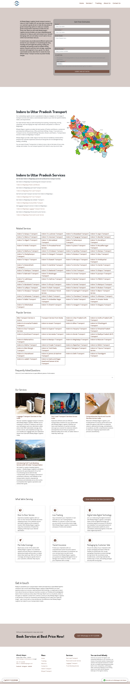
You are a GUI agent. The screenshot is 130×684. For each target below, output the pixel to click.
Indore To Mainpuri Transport (101, 284)
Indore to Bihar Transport (75, 323)
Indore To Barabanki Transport (28, 284)
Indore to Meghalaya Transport (77, 340)
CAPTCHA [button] (59, 55)
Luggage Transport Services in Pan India (29, 417)
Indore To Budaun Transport (76, 254)
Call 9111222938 (11, 680)
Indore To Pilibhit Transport (100, 279)
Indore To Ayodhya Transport (76, 251)
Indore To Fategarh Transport (52, 254)
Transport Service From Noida (52, 318)
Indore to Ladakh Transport (27, 359)
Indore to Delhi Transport (75, 354)
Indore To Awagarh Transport (76, 305)
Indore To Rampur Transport (100, 251)
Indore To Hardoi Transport (100, 265)
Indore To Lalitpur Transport (27, 288)
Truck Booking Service (72, 666)
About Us (107, 3)
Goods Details (59, 36)
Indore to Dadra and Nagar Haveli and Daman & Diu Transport (51, 361)
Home (81, 3)
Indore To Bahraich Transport (28, 274)
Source (57, 24)
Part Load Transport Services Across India (64, 417)
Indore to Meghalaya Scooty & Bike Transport (30, 203)
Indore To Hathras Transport (52, 279)
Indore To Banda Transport (76, 279)
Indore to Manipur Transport (52, 340)
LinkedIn (30, 666)
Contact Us (116, 3)
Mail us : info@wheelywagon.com (24, 663)
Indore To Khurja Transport (51, 284)
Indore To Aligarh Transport (27, 240)
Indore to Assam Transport (51, 323)
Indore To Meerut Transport (27, 237)
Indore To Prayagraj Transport (77, 237)
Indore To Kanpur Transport (27, 234)
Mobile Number (59, 49)
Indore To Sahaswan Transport (28, 296)
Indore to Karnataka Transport (53, 334)
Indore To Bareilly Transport (100, 237)
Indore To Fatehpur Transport (28, 270)
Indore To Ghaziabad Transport (77, 234)
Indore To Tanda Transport (76, 299)
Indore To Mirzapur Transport (77, 260)
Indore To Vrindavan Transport (53, 251)
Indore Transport (46, 668)
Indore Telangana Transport (76, 348)
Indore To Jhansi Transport (75, 246)
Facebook (18, 666)
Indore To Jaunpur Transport (100, 274)
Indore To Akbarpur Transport (101, 296)
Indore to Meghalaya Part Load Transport (29, 191)
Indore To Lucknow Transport (52, 234)
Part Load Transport (72, 658)
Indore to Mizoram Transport (100, 340)
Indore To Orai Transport (75, 270)
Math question (61, 61)
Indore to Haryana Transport (76, 329)
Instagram (24, 666)
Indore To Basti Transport (51, 296)
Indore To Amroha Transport (76, 265)
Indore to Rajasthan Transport (77, 345)
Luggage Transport (71, 663)
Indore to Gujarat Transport (52, 329)
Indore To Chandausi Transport (77, 296)
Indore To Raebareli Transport (52, 270)
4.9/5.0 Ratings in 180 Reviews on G (25, 659)
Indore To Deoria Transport (76, 288)
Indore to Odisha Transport (27, 345)
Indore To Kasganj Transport (100, 305)
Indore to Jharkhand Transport (28, 334)
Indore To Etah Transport (51, 288)
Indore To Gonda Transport (76, 284)
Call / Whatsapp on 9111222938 (88, 636)
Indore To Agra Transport (99, 234)
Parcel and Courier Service (73, 661)
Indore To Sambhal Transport (52, 265)
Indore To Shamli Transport (51, 305)
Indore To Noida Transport (26, 246)
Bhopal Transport (46, 671)
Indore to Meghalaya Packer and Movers (28, 185)
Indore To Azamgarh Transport (77, 291)
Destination (58, 30)
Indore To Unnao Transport (76, 274)
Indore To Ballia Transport (26, 299)
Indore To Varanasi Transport (52, 237)
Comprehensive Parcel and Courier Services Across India (98, 417)
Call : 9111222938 (20, 662)
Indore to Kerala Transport (75, 334)
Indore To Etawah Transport (52, 260)
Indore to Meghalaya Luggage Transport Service (31, 209)
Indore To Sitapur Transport (100, 270)
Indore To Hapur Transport (27, 260)
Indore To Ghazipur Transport (28, 291)
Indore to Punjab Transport (51, 345)
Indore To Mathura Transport (27, 251)
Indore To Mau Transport (99, 254)
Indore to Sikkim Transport (100, 345)
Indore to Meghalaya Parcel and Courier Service (30, 215)
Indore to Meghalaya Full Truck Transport (29, 197)
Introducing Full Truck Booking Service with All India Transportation (30, 464)
